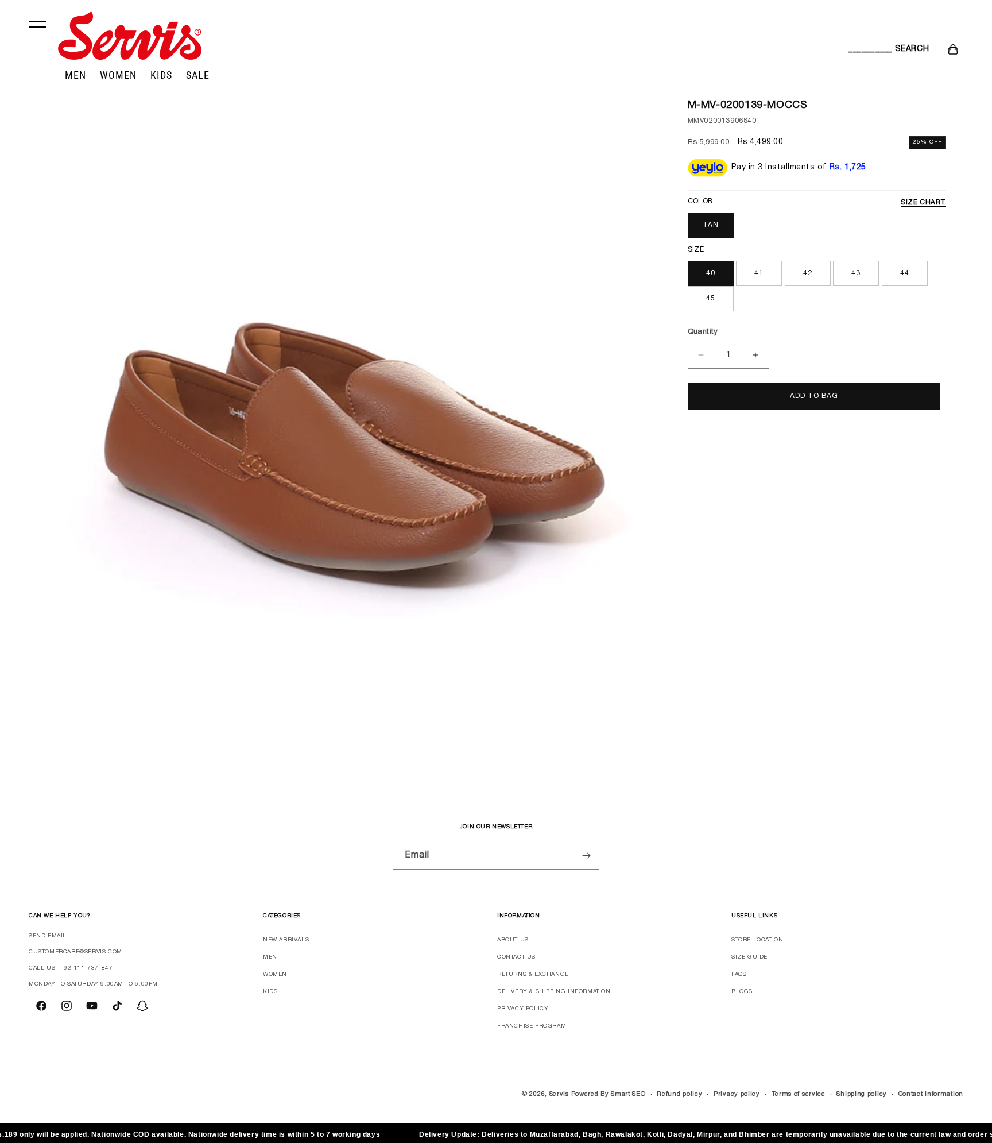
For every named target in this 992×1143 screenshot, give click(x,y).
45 (710, 298)
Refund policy (679, 1094)
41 (759, 273)
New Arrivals (286, 940)
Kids (270, 991)
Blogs (742, 991)
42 (807, 273)
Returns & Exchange (533, 974)
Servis (559, 1094)
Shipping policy (861, 1094)
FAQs (738, 974)
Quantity (703, 332)
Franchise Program (531, 1026)
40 (710, 273)
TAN (711, 225)
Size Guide (749, 957)
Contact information (930, 1094)
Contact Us (516, 957)
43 (856, 273)
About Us (513, 940)
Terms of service (799, 1094)
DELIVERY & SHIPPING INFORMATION (554, 991)
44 (904, 273)
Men (270, 957)
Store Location (757, 940)
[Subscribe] (586, 855)
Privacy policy (737, 1094)
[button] (861, 49)
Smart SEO (628, 1094)
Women (275, 974)
